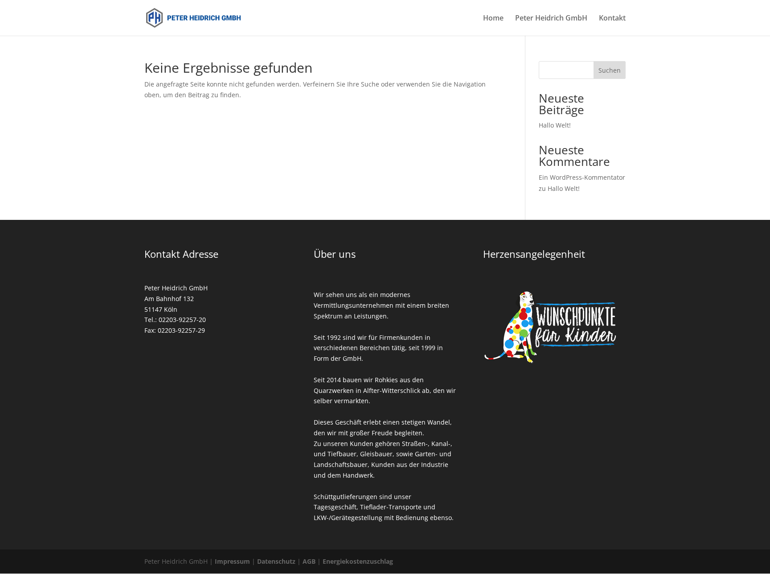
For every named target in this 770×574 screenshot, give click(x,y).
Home (493, 19)
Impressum (232, 561)
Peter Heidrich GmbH (551, 19)
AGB (309, 561)
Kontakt (612, 19)
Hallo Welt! (555, 125)
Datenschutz (276, 561)
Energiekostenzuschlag (358, 561)
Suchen (609, 70)
